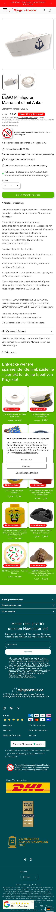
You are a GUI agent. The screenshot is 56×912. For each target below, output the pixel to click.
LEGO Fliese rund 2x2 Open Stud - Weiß (15, 416)
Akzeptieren (26, 459)
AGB (41, 906)
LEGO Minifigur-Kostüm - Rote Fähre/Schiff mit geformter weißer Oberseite (41, 493)
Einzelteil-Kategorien (38, 730)
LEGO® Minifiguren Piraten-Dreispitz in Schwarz (41, 532)
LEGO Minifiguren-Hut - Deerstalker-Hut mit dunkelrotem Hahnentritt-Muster (41, 573)
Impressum (15, 910)
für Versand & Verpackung (27, 117)
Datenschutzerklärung (25, 677)
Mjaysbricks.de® (34, 885)
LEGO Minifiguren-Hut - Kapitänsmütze (41, 416)
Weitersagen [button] (10, 352)
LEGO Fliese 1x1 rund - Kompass (15, 492)
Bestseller (7, 725)
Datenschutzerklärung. (26, 452)
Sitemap (32, 735)
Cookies (44, 910)
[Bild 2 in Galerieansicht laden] (28, 82)
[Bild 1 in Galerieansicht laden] (11, 82)
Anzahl (5, 180)
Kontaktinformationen (30, 910)
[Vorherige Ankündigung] (5, 3)
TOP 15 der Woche (37, 725)
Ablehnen (26, 466)
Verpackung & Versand (26, 754)
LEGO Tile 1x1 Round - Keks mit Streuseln (14, 572)
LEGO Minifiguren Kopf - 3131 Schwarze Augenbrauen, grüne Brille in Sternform (15, 533)
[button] (5, 10)
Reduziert (7, 730)
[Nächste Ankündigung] (51, 3)
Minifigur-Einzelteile (12, 735)
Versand (49, 906)
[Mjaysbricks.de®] (7, 907)
